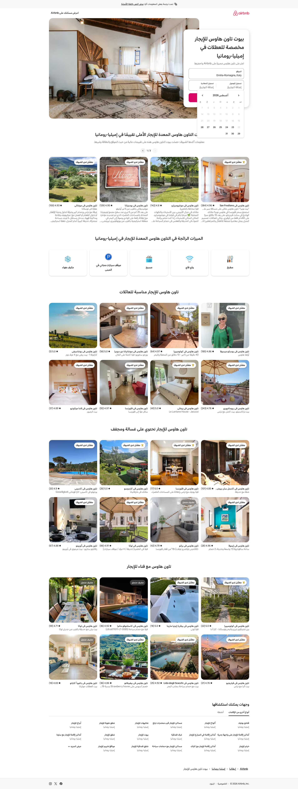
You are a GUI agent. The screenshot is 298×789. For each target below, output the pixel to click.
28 (202, 127)
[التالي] (142, 150)
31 (227, 133)
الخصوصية (222, 783)
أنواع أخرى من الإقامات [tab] (239, 712)
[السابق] (155, 150)
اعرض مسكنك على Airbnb (65, 13)
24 (226, 127)
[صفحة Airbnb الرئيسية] (241, 13)
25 (220, 127)
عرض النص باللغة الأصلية (132, 4)
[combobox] (216, 75)
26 (214, 127)
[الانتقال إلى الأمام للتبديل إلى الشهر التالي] (203, 95)
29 (239, 133)
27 (208, 127)
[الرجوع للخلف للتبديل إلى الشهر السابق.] (238, 95)
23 (233, 127)
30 (232, 133)
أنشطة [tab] (220, 712)
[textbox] (230, 87)
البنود (212, 783)
